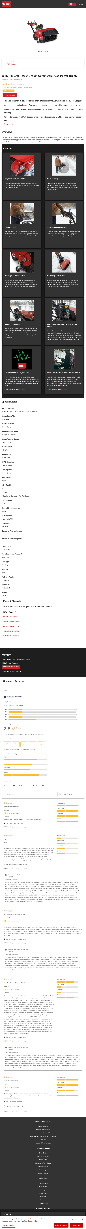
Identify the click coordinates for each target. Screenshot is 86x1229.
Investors (43, 1196)
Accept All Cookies (61, 1225)
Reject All (76, 1225)
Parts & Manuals (43, 1126)
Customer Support (43, 1173)
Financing (43, 1139)
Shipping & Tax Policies (43, 1163)
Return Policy (43, 1160)
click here (22, 390)
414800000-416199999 (11, 621)
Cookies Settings (8, 1225)
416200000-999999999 (11, 617)
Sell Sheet (10, 61)
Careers (43, 1200)
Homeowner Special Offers (43, 1133)
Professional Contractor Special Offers (43, 1136)
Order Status (43, 1153)
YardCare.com (43, 1203)
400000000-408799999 (11, 636)
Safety (43, 1190)
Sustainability (43, 1186)
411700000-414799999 (11, 626)
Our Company (43, 1183)
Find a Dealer (10, 95)
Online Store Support (43, 1156)
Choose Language (10, 667)
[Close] (82, 1219)
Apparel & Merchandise (43, 1143)
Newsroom (43, 1193)
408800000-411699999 (11, 631)
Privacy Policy (33, 1221)
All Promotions (12, 64)
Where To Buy (43, 1166)
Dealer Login (43, 1170)
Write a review (8, 90)
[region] (43, 1222)
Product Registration (43, 1129)
